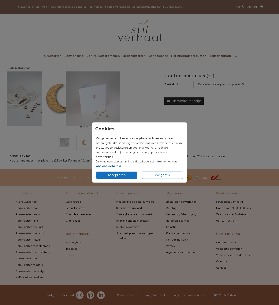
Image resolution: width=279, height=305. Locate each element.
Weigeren (162, 175)
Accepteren (117, 175)
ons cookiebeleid (108, 166)
